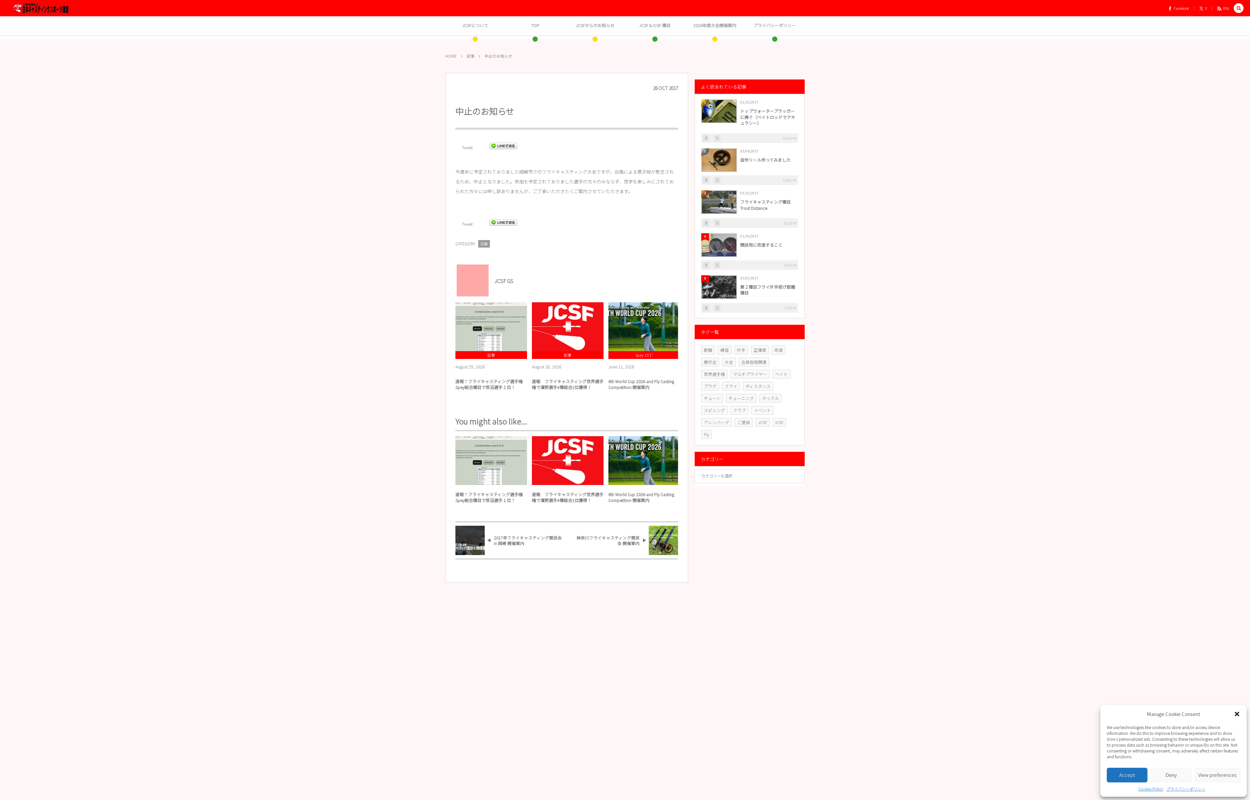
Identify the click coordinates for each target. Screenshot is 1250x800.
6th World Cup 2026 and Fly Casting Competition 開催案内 (641, 384)
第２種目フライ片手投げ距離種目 (767, 290)
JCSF (762, 422)
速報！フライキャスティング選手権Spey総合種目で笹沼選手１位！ (489, 384)
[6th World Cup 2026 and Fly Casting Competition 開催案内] (644, 326)
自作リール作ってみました (765, 160)
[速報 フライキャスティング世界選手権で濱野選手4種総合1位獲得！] (568, 326)
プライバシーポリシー (1185, 789)
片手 (741, 350)
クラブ (739, 410)
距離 (708, 350)
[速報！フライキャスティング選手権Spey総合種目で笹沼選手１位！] (491, 326)
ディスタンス (758, 386)
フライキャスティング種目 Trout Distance (767, 205)
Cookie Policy (1150, 789)
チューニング (741, 398)
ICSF (779, 422)
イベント (762, 410)
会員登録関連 (754, 362)
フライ (731, 386)
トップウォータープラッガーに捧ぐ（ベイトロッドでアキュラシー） (767, 117)
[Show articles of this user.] (470, 278)
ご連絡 (743, 422)
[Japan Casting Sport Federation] (40, 8)
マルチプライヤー (750, 374)
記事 (484, 243)
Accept (1127, 774)
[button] (1237, 714)
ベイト (781, 374)
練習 (724, 350)
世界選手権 (714, 374)
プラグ (710, 386)
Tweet (467, 147)
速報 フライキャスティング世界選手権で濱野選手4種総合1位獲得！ (568, 384)
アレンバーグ (716, 422)
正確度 (760, 350)
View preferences (1217, 774)
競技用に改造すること (761, 245)
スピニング (714, 410)
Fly (706, 434)
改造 (778, 350)
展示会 (710, 362)
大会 (729, 362)
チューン (712, 398)
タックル (770, 398)
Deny (1171, 774)
